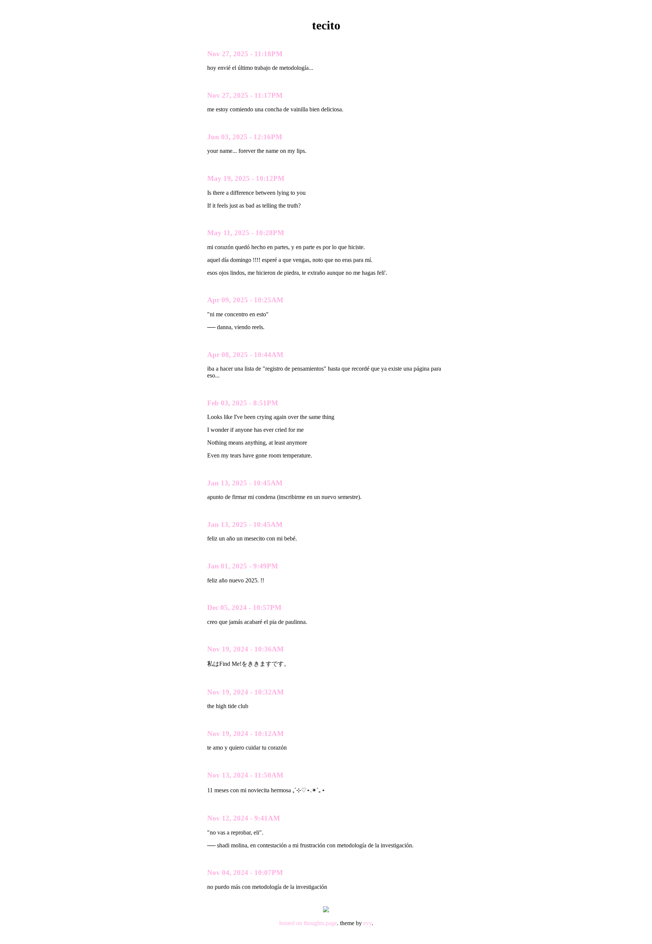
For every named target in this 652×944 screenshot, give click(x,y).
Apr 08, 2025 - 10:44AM (245, 355)
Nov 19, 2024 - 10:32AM (245, 692)
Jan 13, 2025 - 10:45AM (245, 483)
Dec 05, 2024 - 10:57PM (244, 607)
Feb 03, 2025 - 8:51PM (242, 403)
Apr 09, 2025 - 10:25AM (245, 300)
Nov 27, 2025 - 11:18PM (245, 54)
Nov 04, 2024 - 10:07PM (245, 872)
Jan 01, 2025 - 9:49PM (242, 566)
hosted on (291, 923)
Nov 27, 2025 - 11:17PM (245, 95)
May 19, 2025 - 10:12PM (245, 178)
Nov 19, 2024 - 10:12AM (245, 734)
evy (367, 923)
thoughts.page (320, 923)
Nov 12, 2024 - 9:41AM (243, 818)
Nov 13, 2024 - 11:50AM (245, 775)
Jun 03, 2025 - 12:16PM (244, 137)
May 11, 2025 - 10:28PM (245, 233)
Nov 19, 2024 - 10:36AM (245, 649)
